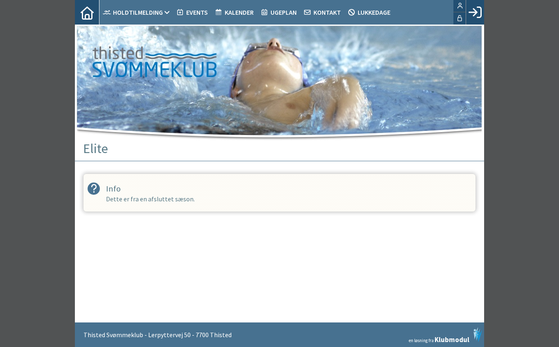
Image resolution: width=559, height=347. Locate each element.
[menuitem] (87, 12)
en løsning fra (439, 339)
